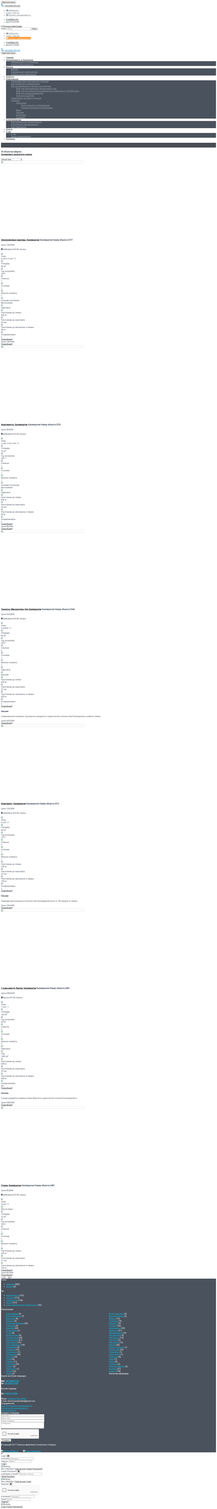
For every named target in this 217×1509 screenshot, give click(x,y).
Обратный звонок (8, 2)
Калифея (10, 1328)
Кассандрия (11, 1330)
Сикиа (112, 1361)
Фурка (9, 1371)
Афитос (112, 1318)
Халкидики (21, 103)
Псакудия (113, 1357)
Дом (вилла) (12, 1300)
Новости (10, 77)
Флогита (113, 1369)
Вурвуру (10, 1321)
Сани (8, 1359)
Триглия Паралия (117, 1366)
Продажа (10, 1284)
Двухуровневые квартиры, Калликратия (20, 240)
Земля (9, 1302)
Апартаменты (12, 1295)
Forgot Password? (34, 1469)
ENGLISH (14, 19)
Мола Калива (12, 1335)
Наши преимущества (21, 136)
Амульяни (10, 1318)
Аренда (9, 67)
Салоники (20, 117)
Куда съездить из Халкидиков (35, 105)
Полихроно (11, 1354)
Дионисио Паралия (15, 1323)
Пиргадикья (11, 1352)
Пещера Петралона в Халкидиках (37, 108)
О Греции (15, 100)
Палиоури (10, 1349)
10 (9, 1277)
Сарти (111, 1359)
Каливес (113, 1326)
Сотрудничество (13, 120)
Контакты (10, 139)
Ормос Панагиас (116, 1347)
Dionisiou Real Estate (16, 1398)
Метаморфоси (115, 1333)
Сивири (9, 1361)
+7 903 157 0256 (10, 1393)
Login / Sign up (12, 13)
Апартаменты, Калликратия (14, 424)
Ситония (20, 112)
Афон (18, 110)
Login (28, 1481)
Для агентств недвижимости (24, 124)
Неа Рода (113, 1340)
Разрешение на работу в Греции (26, 98)
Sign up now (20, 1469)
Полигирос (114, 1352)
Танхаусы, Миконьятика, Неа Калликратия (21, 609)
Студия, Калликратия (11, 1185)
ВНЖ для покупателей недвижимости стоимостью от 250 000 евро (47, 91)
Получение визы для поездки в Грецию (30, 81)
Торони (9, 1366)
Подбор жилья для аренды (23, 74)
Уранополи (11, 1369)
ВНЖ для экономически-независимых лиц (36, 88)
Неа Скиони (11, 1342)
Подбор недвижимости (22, 65)
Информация (12, 79)
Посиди (9, 1357)
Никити (112, 1345)
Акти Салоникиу (116, 1316)
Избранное (13, 10)
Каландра (10, 1326)
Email (4, 1499)
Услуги (9, 129)
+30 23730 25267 (11, 1383)
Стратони (113, 1364)
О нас (8, 132)
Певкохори (114, 1349)
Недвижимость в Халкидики (19, 60)
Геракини (113, 1321)
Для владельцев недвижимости (26, 122)
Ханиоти (113, 1371)
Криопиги (113, 1330)
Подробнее (6, 339)
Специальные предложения (24, 72)
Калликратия (115, 1328)
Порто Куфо (114, 1354)
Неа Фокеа (114, 1342)
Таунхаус (10, 1298)
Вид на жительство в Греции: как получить (31, 86)
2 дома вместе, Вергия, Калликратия (18, 988)
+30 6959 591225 (12, 6)
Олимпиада (11, 1347)
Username (5, 1458)
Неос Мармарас (13, 1345)
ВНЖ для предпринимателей (29, 93)
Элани (9, 1373)
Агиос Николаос (116, 1314)
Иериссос (113, 1323)
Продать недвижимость (19, 15)
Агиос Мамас (12, 1314)
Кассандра (21, 115)
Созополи (10, 1364)
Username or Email (9, 1474)
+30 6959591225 (12, 1381)
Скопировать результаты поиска (16, 154)
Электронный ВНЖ (25, 96)
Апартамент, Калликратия (13, 803)
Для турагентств (18, 127)
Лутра (9, 1333)
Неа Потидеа (12, 1340)
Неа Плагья (114, 1338)
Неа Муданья (12, 1338)
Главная (9, 57)
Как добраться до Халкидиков (25, 84)
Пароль (4, 1461)
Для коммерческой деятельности (22, 1305)
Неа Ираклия (115, 1335)
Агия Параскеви (13, 1316)
